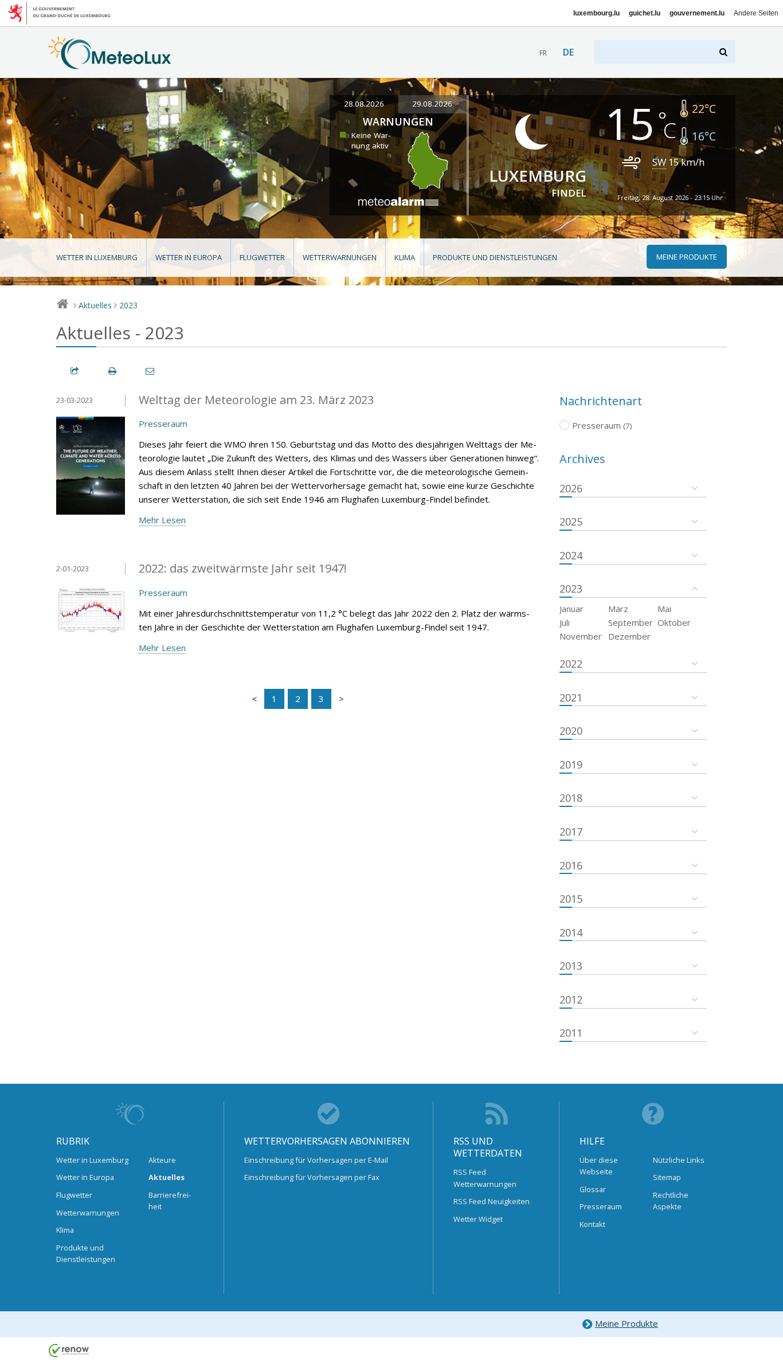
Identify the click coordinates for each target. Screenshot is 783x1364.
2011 (570, 1033)
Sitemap (667, 1177)
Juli (564, 622)
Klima (404, 257)
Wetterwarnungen (340, 257)
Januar (571, 608)
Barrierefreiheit (169, 1201)
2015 (570, 899)
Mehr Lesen (162, 520)
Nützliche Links (678, 1160)
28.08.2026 (364, 104)
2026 (570, 488)
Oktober (674, 622)
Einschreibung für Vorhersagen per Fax (311, 1177)
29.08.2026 (432, 104)
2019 (570, 764)
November (580, 636)
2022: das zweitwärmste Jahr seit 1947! (243, 568)
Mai (664, 608)
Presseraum (163, 423)
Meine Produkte (626, 1323)
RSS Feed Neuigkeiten (491, 1201)
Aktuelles (95, 305)
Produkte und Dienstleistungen (495, 257)
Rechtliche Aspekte (670, 1201)
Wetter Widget (478, 1219)
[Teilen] (75, 371)
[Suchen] (724, 52)
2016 (570, 865)
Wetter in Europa (188, 257)
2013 (570, 966)
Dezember (629, 636)
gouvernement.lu (697, 13)
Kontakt (592, 1224)
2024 (570, 555)
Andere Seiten (756, 13)
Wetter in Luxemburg (97, 257)
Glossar (593, 1189)
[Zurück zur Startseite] (110, 63)
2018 (570, 798)
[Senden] (151, 371)
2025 (570, 521)
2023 (128, 305)
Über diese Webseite (599, 1166)
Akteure (162, 1160)
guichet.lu (644, 13)
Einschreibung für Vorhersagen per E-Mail (316, 1160)
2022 (570, 664)
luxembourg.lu (596, 13)
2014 (570, 932)
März (618, 608)
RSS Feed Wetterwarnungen (484, 1178)
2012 (570, 999)
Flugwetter (262, 257)
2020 (570, 731)
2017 (570, 831)
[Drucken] (113, 371)
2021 (570, 697)
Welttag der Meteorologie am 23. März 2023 (256, 399)
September (630, 622)
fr (543, 53)
